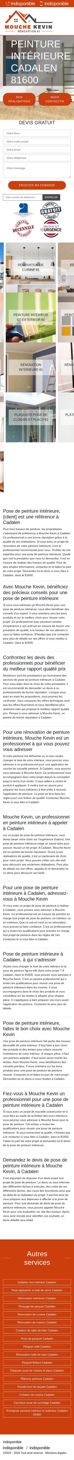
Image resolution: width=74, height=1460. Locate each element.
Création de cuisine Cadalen (37, 1394)
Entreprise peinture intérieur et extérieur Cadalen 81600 (37, 1412)
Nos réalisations (19, 99)
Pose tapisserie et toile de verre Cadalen (37, 1290)
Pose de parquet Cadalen (37, 1338)
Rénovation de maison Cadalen (37, 1322)
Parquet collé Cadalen (37, 1346)
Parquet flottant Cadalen (37, 1362)
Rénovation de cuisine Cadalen (37, 1314)
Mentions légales (56, 1452)
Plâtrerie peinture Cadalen (37, 1378)
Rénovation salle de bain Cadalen (37, 1354)
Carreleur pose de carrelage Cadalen (37, 1402)
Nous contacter (54, 99)
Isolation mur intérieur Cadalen (37, 1282)
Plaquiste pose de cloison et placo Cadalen (37, 1370)
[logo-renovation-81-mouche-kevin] (28, 21)
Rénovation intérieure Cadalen (37, 1298)
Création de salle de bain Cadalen (37, 1330)
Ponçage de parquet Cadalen (37, 1306)
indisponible (23, 3)
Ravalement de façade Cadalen (37, 1386)
